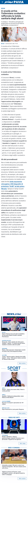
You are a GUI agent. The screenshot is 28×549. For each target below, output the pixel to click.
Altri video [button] (23, 443)
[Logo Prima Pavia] (14, 2)
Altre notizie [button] (22, 363)
